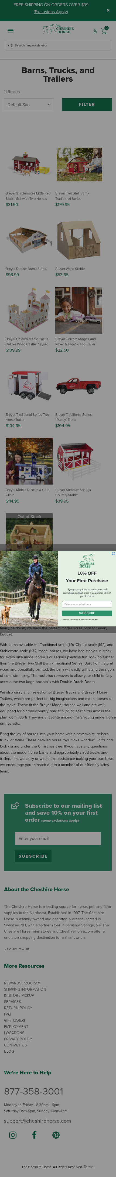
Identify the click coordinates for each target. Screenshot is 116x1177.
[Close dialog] (113, 553)
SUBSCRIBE (87, 613)
